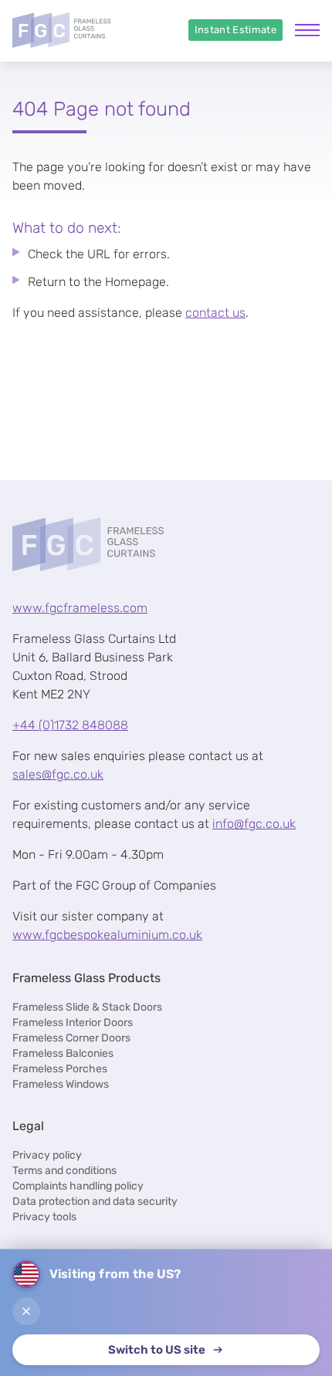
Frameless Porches (59, 1068)
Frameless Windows (60, 1084)
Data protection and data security (95, 1201)
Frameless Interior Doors (72, 1022)
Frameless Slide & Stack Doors (87, 1007)
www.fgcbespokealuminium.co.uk (107, 934)
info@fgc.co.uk (254, 823)
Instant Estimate (235, 29)
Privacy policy (47, 1155)
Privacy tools (44, 1216)
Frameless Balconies (62, 1053)
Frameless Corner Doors (71, 1038)
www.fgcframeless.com (79, 608)
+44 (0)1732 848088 (70, 725)
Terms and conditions (64, 1170)
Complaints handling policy (78, 1186)
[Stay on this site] (26, 1311)
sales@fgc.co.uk (57, 774)
